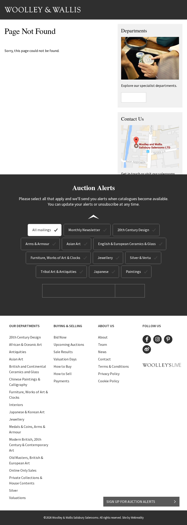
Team (102, 344)
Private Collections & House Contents (25, 480)
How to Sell (63, 373)
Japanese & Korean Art (27, 412)
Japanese (101, 271)
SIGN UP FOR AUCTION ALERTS (130, 501)
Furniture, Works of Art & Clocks (55, 257)
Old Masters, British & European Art (26, 460)
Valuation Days (65, 359)
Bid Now (60, 337)
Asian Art (74, 243)
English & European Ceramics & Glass (127, 243)
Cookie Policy (108, 381)
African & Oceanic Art (25, 344)
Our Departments (24, 325)
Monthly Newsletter (84, 230)
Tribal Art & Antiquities (58, 271)
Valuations (17, 497)
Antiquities (17, 351)
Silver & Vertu (140, 257)
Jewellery (105, 257)
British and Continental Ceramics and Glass (27, 369)
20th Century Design (133, 230)
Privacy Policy (108, 373)
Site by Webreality (133, 518)
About (103, 337)
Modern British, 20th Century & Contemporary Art (28, 445)
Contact (104, 359)
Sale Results (63, 351)
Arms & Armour (37, 243)
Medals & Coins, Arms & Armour (27, 429)
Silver (13, 490)
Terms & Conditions (113, 366)
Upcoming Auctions (69, 344)
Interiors (16, 404)
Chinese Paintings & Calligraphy (24, 382)
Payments (61, 381)
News (102, 351)
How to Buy (62, 366)
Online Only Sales (22, 470)
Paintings (133, 271)
